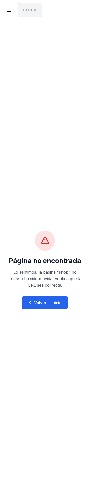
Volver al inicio (48, 302)
